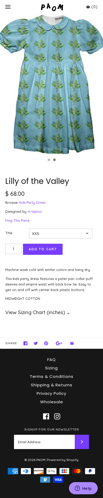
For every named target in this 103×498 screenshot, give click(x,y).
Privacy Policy (51, 393)
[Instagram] (57, 416)
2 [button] (54, 160)
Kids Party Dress (32, 202)
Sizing (51, 368)
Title (8, 233)
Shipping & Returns (51, 385)
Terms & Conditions (51, 376)
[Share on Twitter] (36, 343)
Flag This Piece (17, 220)
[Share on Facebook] (25, 343)
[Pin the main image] (46, 343)
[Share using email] (72, 343)
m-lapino (34, 211)
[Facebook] (46, 416)
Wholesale (51, 402)
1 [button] (48, 160)
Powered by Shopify (62, 460)
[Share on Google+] (59, 343)
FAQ (51, 359)
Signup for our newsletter (51, 429)
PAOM (40, 460)
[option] (51, 84)
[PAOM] (51, 7)
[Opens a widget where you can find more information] (83, 488)
